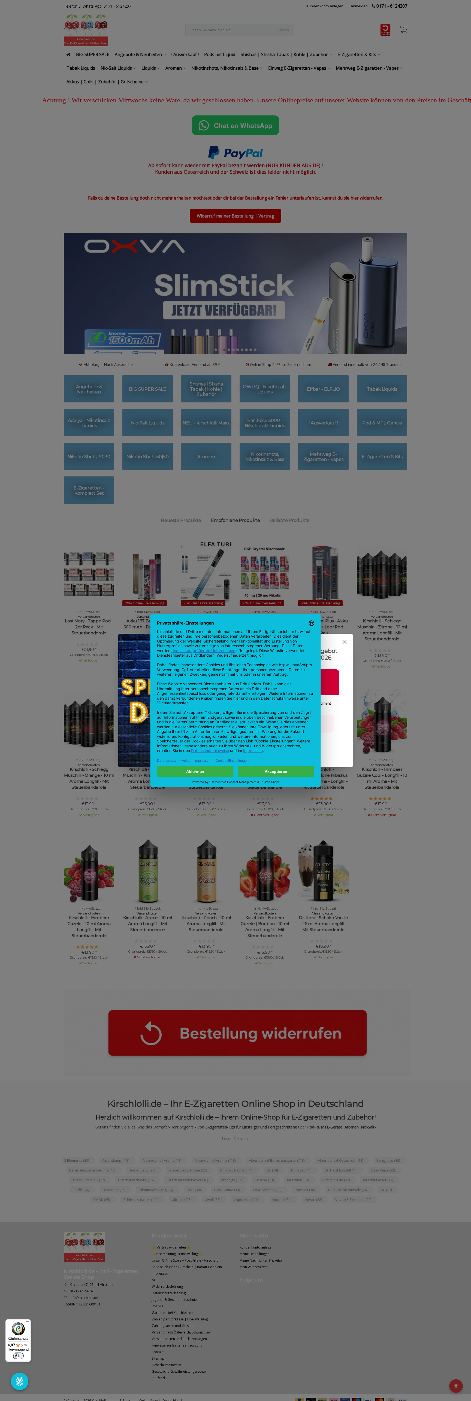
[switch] (18, 1356)
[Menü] (27, 1322)
